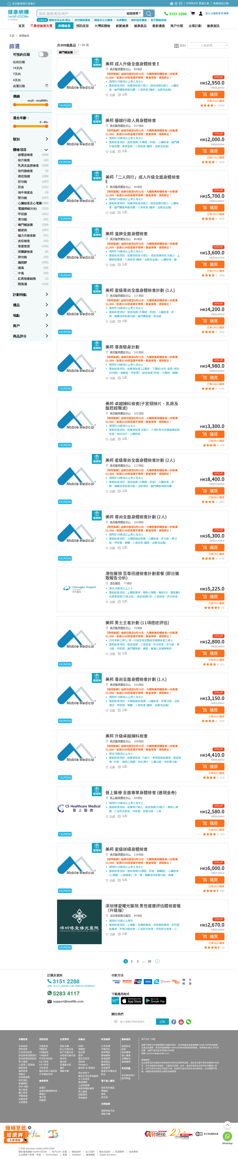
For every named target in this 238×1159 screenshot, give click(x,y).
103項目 (139, 522)
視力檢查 (23, 1089)
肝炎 (21, 187)
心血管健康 (83, 1085)
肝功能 (22, 181)
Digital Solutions (108, 1154)
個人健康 (126, 1055)
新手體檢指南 (158, 20)
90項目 (138, 187)
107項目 (139, 126)
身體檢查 (24, 35)
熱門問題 (126, 1078)
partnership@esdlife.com (158, 1053)
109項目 (139, 741)
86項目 (138, 239)
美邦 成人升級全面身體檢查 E (132, 63)
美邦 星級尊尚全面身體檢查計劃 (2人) (140, 460)
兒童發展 (23, 1098)
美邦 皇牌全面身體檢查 (126, 233)
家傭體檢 (23, 1083)
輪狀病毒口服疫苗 (48, 1070)
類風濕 (22, 284)
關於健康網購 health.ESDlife (33, 1151)
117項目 (139, 295)
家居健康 (126, 1052)
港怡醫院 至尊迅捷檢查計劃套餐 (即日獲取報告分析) (142, 575)
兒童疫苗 (43, 1045)
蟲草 (80, 1055)
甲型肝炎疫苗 (46, 1058)
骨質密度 (24, 246)
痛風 (21, 268)
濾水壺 (63, 1058)
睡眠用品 (105, 1064)
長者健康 (105, 1058)
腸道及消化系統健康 (88, 1075)
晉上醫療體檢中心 (120, 798)
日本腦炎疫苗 (46, 1073)
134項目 (139, 854)
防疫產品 (105, 1061)
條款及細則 (104, 1151)
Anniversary (52, 1154)
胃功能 (22, 219)
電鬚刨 (104, 1090)
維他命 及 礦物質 (86, 1067)
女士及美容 (83, 1078)
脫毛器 (104, 1096)
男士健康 (23, 1061)
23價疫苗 (44, 1052)
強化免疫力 (83, 1072)
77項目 (127, 583)
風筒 (103, 1093)
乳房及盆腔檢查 (28, 165)
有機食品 (126, 1058)
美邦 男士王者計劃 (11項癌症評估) (137, 622)
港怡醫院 (115, 583)
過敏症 (22, 1073)
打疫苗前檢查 (25, 1052)
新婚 (38, 1154)
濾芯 (62, 1067)
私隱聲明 (119, 1151)
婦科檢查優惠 (139, 20)
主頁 (12, 35)
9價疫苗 (43, 1048)
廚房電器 (105, 1052)
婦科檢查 (23, 1048)
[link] (79, 80)
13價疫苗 (44, 1055)
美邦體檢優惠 (82, 20)
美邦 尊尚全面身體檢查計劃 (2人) (136, 517)
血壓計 (42, 1087)
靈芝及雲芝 (83, 1058)
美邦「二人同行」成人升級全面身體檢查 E (142, 179)
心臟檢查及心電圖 (30, 203)
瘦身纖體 (82, 1081)
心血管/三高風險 (27, 1064)
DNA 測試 (23, 1086)
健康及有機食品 (109, 1070)
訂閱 (162, 1021)
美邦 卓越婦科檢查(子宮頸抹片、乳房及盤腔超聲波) (141, 405)
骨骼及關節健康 (86, 1088)
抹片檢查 (24, 160)
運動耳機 (105, 1113)
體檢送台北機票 (103, 20)
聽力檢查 (23, 1092)
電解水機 (64, 1070)
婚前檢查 (23, 1067)
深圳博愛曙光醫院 (120, 915)
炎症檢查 (24, 241)
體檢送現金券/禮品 (59, 20)
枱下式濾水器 (66, 1052)
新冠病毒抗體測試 (27, 1055)
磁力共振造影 (27, 235)
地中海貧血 (25, 192)
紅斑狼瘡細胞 (27, 278)
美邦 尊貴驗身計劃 (122, 347)
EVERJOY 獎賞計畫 (197, 3)
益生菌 (81, 1052)
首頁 (21, 26)
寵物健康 (105, 1055)
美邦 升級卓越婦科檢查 (126, 736)
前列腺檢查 (25, 171)
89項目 (138, 69)
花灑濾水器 (65, 1064)
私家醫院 (122, 20)
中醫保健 (23, 1095)
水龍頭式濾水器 (67, 1055)
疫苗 (124, 1048)
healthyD (76, 1154)
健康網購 (90, 1154)
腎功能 (22, 198)
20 (149, 961)
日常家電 (105, 1045)
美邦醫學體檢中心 (120, 69)
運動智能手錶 (108, 1110)
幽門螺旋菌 (25, 224)
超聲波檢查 (25, 154)
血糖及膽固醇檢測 (48, 1090)
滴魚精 (81, 1061)
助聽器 (42, 1099)
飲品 (103, 1073)
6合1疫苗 (44, 1064)
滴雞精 (81, 1048)
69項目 (138, 798)
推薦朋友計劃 (221, 3)
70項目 (138, 628)
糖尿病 (22, 230)
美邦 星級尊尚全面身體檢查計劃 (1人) (140, 290)
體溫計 (42, 1093)
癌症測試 (23, 1080)
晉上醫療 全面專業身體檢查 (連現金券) (141, 792)
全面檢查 (23, 1045)
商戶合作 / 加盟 (59, 1151)
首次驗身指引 (128, 1075)
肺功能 (22, 257)
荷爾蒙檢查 (25, 251)
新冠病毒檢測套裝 (27, 1058)
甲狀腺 (22, 214)
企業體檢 (23, 1101)
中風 (21, 273)
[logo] (18, 20)
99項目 (138, 915)
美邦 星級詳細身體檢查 (126, 849)
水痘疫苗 (43, 1067)
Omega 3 (83, 1064)
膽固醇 (22, 262)
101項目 (139, 352)
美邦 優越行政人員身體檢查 (130, 120)
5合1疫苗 (44, 1061)
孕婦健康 (82, 1097)
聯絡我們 (76, 1151)
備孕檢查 (23, 1070)
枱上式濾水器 (66, 1048)
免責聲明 (133, 1151)
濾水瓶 (63, 1061)
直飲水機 (64, 1045)
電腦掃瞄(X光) (27, 208)
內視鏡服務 (24, 1076)
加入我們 (90, 1151)
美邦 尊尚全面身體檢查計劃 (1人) (136, 679)
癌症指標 (24, 176)
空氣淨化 (105, 1048)
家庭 (65, 1154)
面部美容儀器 (108, 1087)
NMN (80, 1045)
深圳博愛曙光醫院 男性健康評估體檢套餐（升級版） (143, 908)
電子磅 (42, 1096)
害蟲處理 (105, 1067)
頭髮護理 (82, 1094)
